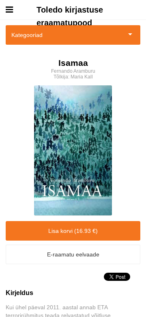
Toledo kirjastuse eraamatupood (69, 10)
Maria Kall (82, 77)
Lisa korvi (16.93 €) (73, 231)
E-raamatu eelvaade (73, 254)
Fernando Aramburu (73, 71)
